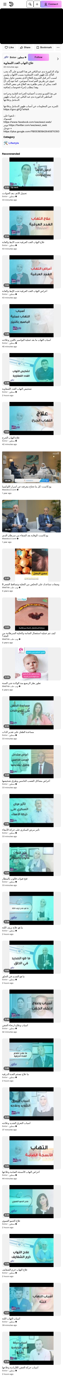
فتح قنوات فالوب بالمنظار (14, 878)
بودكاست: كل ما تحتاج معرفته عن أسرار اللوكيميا (26, 486)
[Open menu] (5, 4)
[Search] (30, 4)
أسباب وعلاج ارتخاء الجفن (15, 1025)
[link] (15, 57)
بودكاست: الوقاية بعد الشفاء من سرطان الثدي (25, 535)
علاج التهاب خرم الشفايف (14, 1269)
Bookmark (46, 47)
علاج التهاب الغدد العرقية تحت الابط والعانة (23, 242)
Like (11, 47)
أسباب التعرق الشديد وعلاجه (16, 1123)
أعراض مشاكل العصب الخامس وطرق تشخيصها (26, 781)
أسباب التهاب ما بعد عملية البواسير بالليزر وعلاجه (26, 340)
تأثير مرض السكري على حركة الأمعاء (21, 830)
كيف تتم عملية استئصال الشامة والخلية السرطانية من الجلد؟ (29, 635)
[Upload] (37, 4)
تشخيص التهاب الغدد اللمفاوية (17, 389)
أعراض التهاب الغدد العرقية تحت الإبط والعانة (24, 291)
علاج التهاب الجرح (11, 437)
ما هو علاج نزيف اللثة (12, 927)
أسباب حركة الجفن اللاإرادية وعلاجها (20, 1367)
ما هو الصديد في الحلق (13, 976)
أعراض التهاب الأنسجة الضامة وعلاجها (21, 1172)
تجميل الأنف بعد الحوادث (14, 193)
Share (27, 47)
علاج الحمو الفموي (11, 1221)
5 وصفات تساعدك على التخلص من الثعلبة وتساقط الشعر (30, 584)
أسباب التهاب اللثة (11, 1318)
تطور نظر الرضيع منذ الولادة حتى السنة (21, 683)
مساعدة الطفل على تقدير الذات (18, 732)
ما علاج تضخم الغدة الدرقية (15, 1074)
